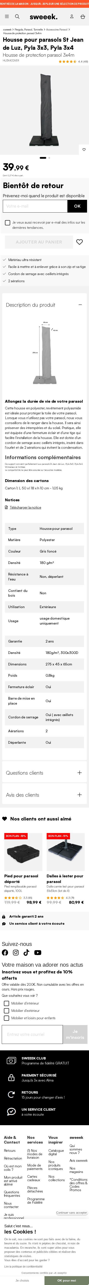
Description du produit (30, 304)
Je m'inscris (75, 1034)
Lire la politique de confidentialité (23, 1266)
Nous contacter (11, 1205)
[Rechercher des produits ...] (17, 16)
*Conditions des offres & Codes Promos (78, 1184)
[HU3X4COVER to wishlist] (80, 242)
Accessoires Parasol (56, 29)
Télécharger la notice (25, 507)
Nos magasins (76, 1170)
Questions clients (24, 772)
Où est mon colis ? (13, 1168)
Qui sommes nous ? (76, 1149)
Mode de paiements (35, 1167)
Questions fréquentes (12, 1194)
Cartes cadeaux (33, 1178)
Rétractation (13, 1158)
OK (77, 206)
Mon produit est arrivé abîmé (13, 1180)
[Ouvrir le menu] (7, 16)
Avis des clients (22, 795)
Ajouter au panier (39, 242)
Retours (10, 1150)
